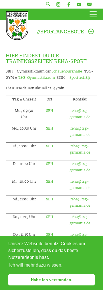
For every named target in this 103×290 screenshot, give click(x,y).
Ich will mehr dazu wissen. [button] (35, 265)
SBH (49, 110)
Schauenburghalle (67, 71)
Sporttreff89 (80, 77)
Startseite (17, 25)
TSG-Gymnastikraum (36, 77)
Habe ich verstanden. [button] (51, 279)
